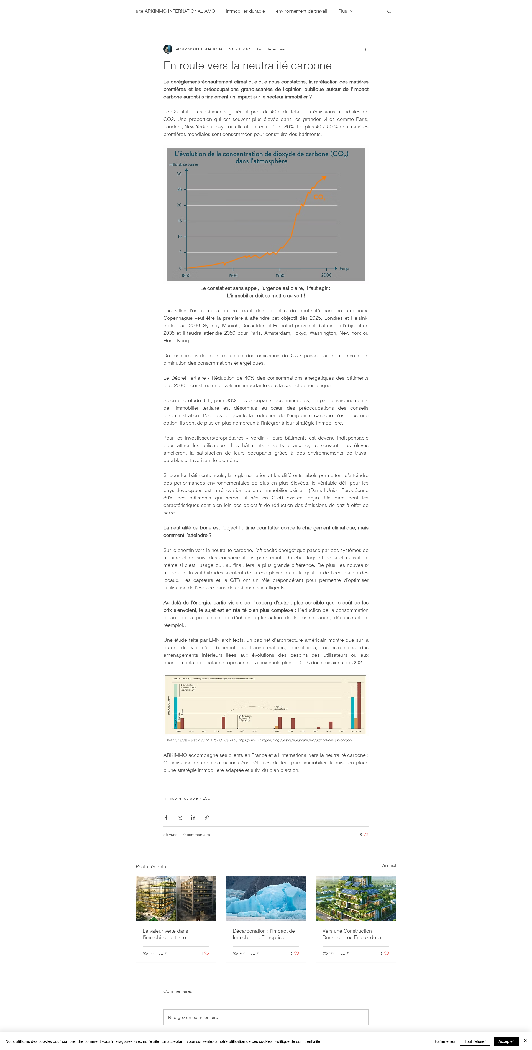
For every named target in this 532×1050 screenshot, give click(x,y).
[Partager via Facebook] (166, 817)
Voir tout (389, 865)
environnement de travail (301, 11)
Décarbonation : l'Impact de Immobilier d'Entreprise (264, 934)
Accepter (506, 1041)
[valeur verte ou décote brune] (176, 898)
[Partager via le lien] (206, 817)
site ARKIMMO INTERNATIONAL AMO (175, 11)
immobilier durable (245, 11)
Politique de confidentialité (297, 1041)
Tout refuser (475, 1041)
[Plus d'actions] (365, 49)
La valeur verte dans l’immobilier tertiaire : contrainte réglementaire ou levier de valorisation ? (173, 934)
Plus (342, 11)
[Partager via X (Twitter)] (179, 817)
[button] (389, 11)
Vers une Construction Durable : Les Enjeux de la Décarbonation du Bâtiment (353, 934)
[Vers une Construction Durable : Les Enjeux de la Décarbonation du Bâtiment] (356, 898)
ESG (207, 798)
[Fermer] (525, 1041)
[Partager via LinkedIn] (193, 817)
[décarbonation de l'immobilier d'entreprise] (266, 898)
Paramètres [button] (445, 1041)
